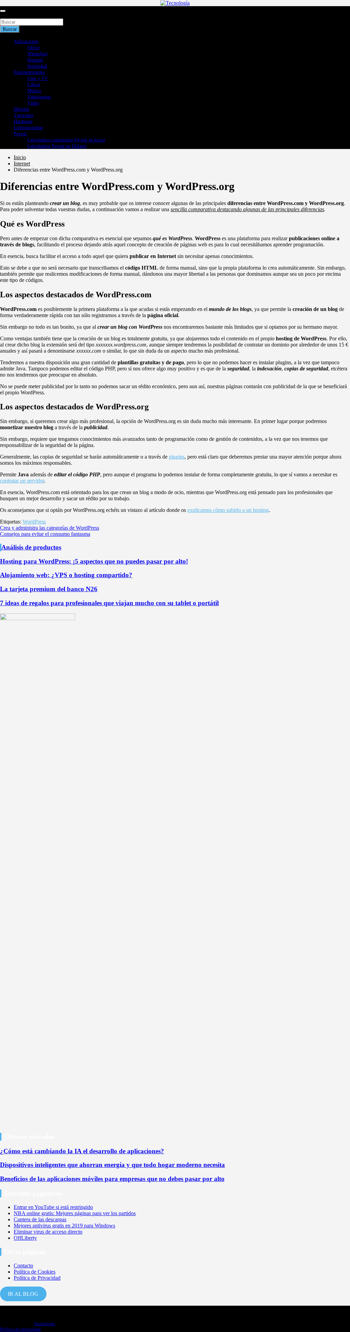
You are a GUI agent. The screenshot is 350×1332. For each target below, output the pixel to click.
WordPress (34, 522)
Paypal (20, 133)
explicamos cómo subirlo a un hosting (228, 510)
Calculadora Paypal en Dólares (56, 146)
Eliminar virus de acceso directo (48, 1232)
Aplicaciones (26, 41)
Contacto (23, 1265)
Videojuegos (39, 96)
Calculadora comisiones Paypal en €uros (66, 139)
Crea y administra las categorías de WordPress (49, 528)
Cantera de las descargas (40, 1219)
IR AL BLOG (23, 1294)
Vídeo (33, 103)
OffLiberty (25, 1238)
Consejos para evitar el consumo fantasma (45, 534)
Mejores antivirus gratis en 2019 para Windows (64, 1225)
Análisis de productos (31, 547)
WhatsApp (37, 53)
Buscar (7, 15)
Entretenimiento (29, 72)
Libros (33, 84)
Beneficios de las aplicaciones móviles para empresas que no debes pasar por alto (112, 1178)
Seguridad (37, 66)
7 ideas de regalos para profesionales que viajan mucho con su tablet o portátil (109, 603)
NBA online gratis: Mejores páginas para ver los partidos (75, 1213)
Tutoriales (23, 115)
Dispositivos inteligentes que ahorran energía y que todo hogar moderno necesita (112, 1164)
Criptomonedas (28, 127)
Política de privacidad (20, 1329)
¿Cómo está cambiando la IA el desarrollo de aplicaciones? (82, 1151)
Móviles (21, 109)
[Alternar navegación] (2, 11)
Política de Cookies (34, 1272)
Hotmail (35, 60)
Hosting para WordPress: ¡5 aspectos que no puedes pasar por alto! (94, 561)
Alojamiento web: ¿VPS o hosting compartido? (66, 575)
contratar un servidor (22, 481)
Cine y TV (37, 78)
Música (34, 90)
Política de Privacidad (37, 1278)
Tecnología (44, 1323)
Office (33, 47)
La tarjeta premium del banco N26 (48, 589)
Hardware (23, 121)
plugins (177, 457)
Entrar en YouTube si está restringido (53, 1207)
